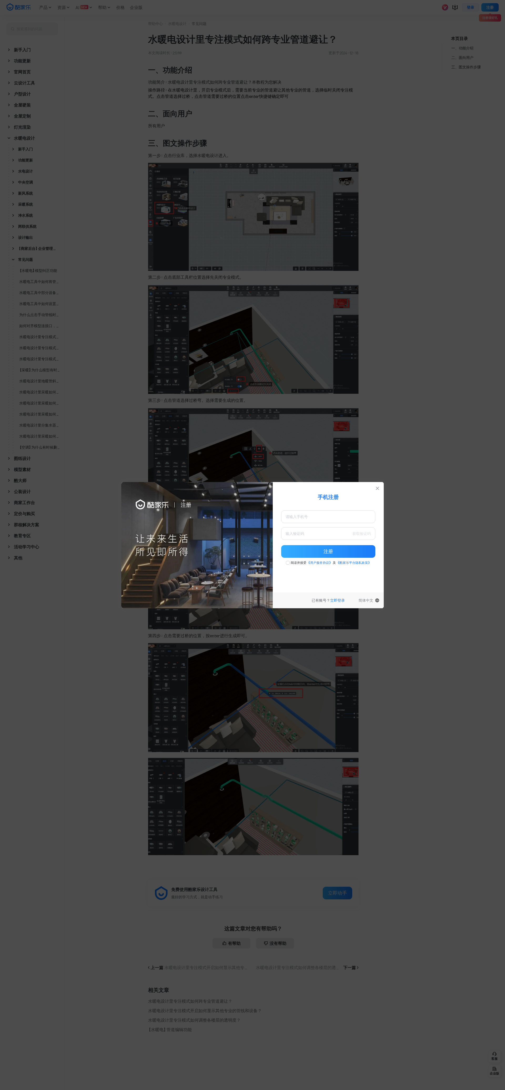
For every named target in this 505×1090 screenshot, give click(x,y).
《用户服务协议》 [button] (319, 562)
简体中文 (365, 600)
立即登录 (337, 600)
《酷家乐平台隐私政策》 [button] (354, 562)
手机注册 (328, 497)
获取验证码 (361, 533)
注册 (328, 551)
